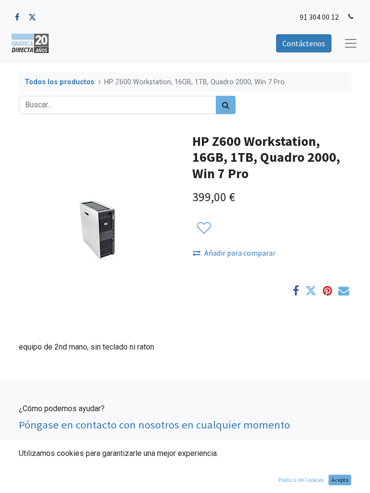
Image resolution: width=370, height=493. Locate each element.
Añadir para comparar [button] (240, 253)
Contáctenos (303, 43)
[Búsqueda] (226, 105)
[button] (203, 228)
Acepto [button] (339, 479)
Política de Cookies (301, 479)
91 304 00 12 (319, 17)
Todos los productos (59, 82)
